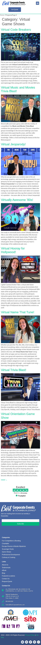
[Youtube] (22, 642)
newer (4, 480)
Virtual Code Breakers (16, 29)
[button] (37, 3)
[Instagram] (38, 642)
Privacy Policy (30, 635)
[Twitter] (30, 642)
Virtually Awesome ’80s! (17, 200)
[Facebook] (26, 642)
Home (2, 15)
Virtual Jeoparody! (13, 144)
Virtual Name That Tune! (17, 312)
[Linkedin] (34, 642)
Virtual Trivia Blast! (13, 370)
